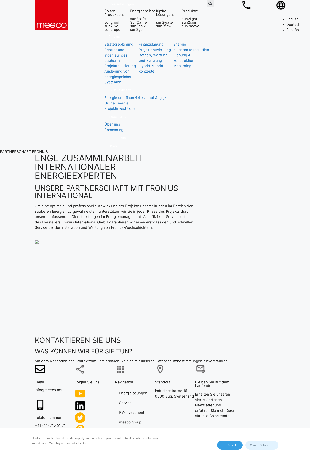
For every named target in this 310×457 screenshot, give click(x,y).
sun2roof (111, 22)
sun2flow (163, 26)
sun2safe (138, 19)
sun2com (189, 22)
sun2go (136, 29)
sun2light (189, 19)
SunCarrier (139, 22)
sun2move (190, 26)
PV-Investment (131, 412)
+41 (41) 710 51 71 (50, 425)
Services (126, 402)
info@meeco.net (48, 390)
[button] (210, 3)
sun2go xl (138, 26)
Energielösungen (133, 393)
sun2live (111, 26)
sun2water (165, 22)
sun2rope (112, 29)
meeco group (130, 422)
